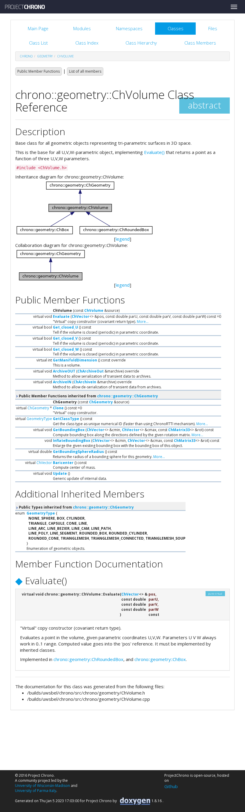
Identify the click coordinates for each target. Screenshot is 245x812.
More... (142, 321)
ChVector (80, 316)
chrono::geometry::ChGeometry (127, 396)
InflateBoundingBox (71, 440)
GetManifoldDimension (75, 360)
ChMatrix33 (179, 429)
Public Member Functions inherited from (88, 396)
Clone (58, 407)
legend (123, 239)
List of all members (85, 71)
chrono (26, 56)
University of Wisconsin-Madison (42, 785)
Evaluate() (154, 152)
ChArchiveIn (85, 381)
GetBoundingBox (69, 429)
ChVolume (65, 56)
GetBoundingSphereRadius (78, 451)
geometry (45, 56)
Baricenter (63, 462)
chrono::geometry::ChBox (160, 659)
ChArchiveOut (90, 371)
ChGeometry (101, 402)
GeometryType (39, 418)
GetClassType (66, 418)
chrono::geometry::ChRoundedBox (88, 659)
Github (171, 786)
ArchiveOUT (64, 371)
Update (60, 473)
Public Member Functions (38, 71)
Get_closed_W (66, 349)
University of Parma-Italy (35, 790)
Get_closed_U (65, 327)
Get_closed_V (65, 338)
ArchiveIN (62, 381)
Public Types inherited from (76, 507)
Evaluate (61, 316)
